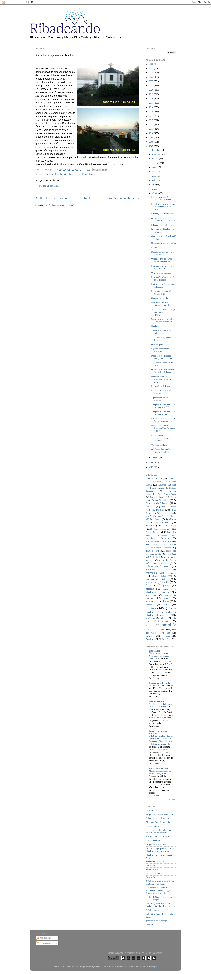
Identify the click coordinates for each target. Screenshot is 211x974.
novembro (156, 154)
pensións (166, 598)
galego (166, 585)
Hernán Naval (169, 506)
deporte (167, 566)
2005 (151, 467)
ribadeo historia (152, 826)
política (151, 608)
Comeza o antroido (159, 298)
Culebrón (155, 326)
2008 (151, 142)
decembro (156, 150)
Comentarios (45, 943)
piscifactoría (151, 601)
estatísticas (163, 579)
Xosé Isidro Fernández (161, 548)
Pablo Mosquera (161, 529)
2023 (151, 77)
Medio (172, 519)
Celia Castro (155, 481)
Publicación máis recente (51, 198)
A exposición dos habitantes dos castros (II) (163, 412)
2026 (151, 64)
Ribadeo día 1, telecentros (162, 225)
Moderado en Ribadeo (160, 386)
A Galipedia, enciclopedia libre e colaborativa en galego (160, 882)
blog (157, 557)
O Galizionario (152, 910)
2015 (151, 111)
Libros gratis (151, 865)
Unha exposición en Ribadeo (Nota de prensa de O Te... (163, 428)
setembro (156, 163)
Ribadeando (154, 651)
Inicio (87, 198)
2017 (151, 103)
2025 (151, 68)
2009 (151, 137)
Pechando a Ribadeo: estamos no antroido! (161, 303)
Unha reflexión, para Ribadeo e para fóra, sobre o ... (161, 379)
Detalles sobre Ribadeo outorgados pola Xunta (162, 357)
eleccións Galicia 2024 (162, 576)
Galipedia (150, 506)
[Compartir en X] (99, 169)
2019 (151, 94)
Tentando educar (157, 701)
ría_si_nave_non (161, 621)
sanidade (149, 625)
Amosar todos (171, 799)
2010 (151, 133)
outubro (155, 158)
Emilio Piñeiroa (157, 488)
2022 (151, 81)
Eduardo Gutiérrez (167, 485)
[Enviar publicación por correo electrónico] (88, 169)
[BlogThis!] (96, 169)
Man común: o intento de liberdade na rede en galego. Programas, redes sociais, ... (158, 890)
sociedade (169, 625)
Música (150, 525)
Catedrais (172, 478)
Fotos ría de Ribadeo (72, 174)
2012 (151, 124)
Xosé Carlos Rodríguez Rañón (161, 544)
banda (168, 554)
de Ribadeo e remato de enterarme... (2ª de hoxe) (163, 219)
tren (168, 633)
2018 (151, 98)
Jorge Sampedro (166, 513)
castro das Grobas (167, 560)
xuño (154, 176)
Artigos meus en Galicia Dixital (159, 814)
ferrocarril (150, 582)
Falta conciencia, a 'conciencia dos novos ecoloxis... (161, 438)
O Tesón (170, 525)
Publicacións (45, 938)
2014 (151, 116)
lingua (165, 589)
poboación (150, 604)
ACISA (159, 478)
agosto (155, 167)
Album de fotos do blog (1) (158, 822)
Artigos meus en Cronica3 (157, 844)
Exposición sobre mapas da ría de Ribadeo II (163, 267)
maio (154, 180)
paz (152, 598)
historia (150, 588)
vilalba (149, 635)
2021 (151, 85)
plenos (165, 601)
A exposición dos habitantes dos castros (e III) (163, 405)
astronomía (171, 551)
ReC (174, 535)
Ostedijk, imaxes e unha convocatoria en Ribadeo (163, 260)
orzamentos (151, 595)
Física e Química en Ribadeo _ (158, 732)
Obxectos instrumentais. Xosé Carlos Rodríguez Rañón (159, 656)
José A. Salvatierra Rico (156, 516)
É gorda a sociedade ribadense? (160, 350)
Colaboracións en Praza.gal (157, 818)
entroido (149, 579)
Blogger (154, 966)
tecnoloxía (160, 629)
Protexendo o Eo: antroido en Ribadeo (162, 285)
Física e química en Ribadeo (158, 836)
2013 (151, 120)
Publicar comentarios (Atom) (61, 205)
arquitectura (152, 550)
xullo (154, 171)
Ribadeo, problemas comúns (163, 213)
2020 (151, 90)
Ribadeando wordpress (155, 861)
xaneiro (155, 457)
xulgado (166, 636)
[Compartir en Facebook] (102, 169)
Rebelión (149, 924)
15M (148, 478)
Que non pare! (157, 344)
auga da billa (155, 554)
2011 (151, 129)
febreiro (155, 193)
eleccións (172, 573)
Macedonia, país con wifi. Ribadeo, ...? (162, 253)
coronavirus (159, 563)
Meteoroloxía (162, 522)
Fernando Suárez (157, 497)
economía (151, 569)
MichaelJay (129, 966)
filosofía (58, 174)
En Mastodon (151, 810)
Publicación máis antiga (124, 198)
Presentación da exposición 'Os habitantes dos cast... (163, 419)
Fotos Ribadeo (88, 174)
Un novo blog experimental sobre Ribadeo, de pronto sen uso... (160, 849)
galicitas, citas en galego (156, 920)
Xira (169, 541)
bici (147, 557)
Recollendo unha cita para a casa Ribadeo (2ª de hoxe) (163, 207)
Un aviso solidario (159, 445)
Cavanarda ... (151, 877)
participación (170, 595)
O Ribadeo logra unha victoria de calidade (161, 450)
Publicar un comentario (49, 186)
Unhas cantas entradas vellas (163, 243)
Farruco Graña (170, 494)
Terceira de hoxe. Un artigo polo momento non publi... (163, 312)
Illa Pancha (158, 509)
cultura (149, 566)
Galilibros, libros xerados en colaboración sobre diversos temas (160, 904)
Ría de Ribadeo (152, 869)
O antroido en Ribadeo (161, 273)
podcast (166, 604)
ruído (162, 618)
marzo (155, 189)
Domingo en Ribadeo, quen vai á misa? (163, 230)
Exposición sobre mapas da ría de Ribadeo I (163, 278)
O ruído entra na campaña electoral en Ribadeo (162, 370)
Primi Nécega (161, 535)
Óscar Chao (166, 639)
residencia (164, 615)
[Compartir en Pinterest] (105, 169)
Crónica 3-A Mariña (154, 873)
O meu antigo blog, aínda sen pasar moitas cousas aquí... (158, 831)
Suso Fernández (153, 541)
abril (154, 184)
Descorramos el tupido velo (161, 683)
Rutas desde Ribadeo (158, 768)
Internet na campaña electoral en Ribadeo (161, 198)
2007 (151, 146)
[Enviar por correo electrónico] (93, 169)
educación (49, 174)
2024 (151, 72)
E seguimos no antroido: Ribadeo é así (162, 292)
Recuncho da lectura (160, 538)
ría (174, 618)
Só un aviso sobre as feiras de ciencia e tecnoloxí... (162, 320)
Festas (173, 497)
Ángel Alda (151, 639)
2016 (151, 107)
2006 (151, 462)
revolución (150, 618)
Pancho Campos (153, 532)
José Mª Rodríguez (161, 518)
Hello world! (155, 685)
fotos (148, 585)
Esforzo (154, 247)
